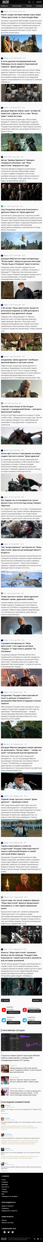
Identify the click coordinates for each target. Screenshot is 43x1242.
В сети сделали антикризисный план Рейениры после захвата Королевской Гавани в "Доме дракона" (19, 64)
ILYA (5, 206)
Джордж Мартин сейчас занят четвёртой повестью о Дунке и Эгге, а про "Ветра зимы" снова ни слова (20, 113)
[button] (4, 6)
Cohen (6, 157)
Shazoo (4, 1220)
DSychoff (7, 1148)
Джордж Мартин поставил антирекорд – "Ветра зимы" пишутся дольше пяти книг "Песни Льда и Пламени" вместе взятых (21, 261)
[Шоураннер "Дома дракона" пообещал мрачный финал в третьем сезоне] (21, 388)
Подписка (5, 1208)
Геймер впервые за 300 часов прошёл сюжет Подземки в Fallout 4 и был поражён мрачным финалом (26, 1070)
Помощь (5, 1192)
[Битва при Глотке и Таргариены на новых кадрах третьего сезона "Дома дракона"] (21, 482)
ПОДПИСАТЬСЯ (13, 1012)
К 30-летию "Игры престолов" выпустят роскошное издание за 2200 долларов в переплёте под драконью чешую (20, 310)
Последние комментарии (16, 1102)
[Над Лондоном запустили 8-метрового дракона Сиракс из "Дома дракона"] (21, 241)
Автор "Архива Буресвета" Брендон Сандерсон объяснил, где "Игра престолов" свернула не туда (17, 163)
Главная (5, 1182)
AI (1, 1053)
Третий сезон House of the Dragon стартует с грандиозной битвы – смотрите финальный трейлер (21, 409)
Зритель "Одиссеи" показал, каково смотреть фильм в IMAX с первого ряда (24, 1081)
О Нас (4, 1180)
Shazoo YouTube (7, 1223)
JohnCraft (7, 1105)
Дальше (36, 1000)
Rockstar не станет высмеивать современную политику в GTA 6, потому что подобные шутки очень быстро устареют (19, 1157)
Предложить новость (9, 1211)
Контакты (5, 1187)
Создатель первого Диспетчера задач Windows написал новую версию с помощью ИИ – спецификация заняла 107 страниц (20, 1057)
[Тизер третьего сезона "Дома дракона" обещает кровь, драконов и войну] (21, 625)
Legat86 (7, 1118)
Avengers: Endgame (17, 1088)
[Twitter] (9, 1232)
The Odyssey (14, 1077)
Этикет (4, 1189)
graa (6, 1163)
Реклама (5, 1184)
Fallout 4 (13, 1066)
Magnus (6, 11)
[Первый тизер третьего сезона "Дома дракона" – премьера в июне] (21, 828)
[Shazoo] (5, 2)
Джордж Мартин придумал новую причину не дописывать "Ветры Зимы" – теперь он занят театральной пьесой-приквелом (21, 750)
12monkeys (8, 1134)
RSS (3, 1194)
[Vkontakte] (13, 1232)
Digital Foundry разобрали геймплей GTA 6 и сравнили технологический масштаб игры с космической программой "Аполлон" (19, 1127)
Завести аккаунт (8, 1206)
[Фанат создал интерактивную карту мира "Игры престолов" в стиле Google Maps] (21, 43)
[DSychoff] (2, 1149)
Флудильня (4, 1113)
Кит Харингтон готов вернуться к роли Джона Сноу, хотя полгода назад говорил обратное (21, 503)
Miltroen (6, 744)
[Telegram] (5, 1232)
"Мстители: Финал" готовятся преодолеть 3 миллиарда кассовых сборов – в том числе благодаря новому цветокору (25, 1093)
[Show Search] (29, 2)
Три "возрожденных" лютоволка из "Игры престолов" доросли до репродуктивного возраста (21, 550)
